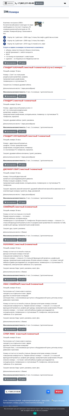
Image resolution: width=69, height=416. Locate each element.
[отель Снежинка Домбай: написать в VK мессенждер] (44, 391)
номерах (20, 47)
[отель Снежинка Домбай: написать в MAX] (33, 391)
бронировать (8, 403)
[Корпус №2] (38, 24)
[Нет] (67, 411)
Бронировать (11, 63)
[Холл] (46, 24)
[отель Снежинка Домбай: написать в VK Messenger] (61, 4)
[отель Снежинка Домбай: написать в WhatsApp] (46, 4)
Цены (23, 63)
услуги (21, 403)
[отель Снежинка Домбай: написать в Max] (51, 4)
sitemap (15, 406)
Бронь (60, 392)
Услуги (5, 47)
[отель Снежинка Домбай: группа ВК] (65, 3)
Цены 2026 (45, 401)
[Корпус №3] (61, 24)
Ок (35, 413)
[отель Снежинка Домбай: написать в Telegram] (56, 4)
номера (16, 403)
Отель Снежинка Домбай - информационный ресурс (21, 401)
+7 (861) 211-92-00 (14, 392)
